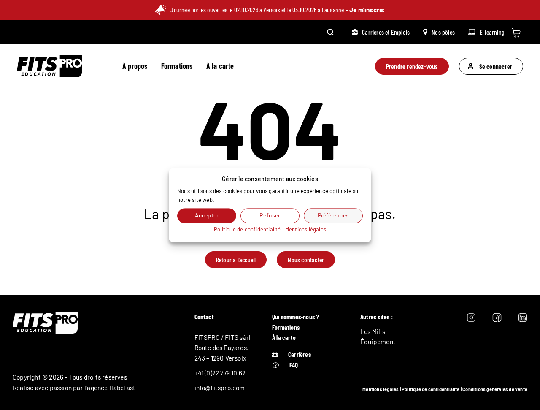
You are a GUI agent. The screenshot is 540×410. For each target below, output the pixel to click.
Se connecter (495, 66)
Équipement (378, 341)
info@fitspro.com (219, 387)
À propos (135, 66)
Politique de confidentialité (431, 389)
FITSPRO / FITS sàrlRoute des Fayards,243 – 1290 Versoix (222, 348)
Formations (177, 66)
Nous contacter (306, 259)
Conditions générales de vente (494, 389)
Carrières (299, 354)
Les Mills (372, 331)
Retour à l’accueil (236, 259)
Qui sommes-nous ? (295, 316)
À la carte (220, 66)
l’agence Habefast (109, 387)
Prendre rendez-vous (412, 66)
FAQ (293, 365)
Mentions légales (380, 389)
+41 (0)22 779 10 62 (220, 373)
